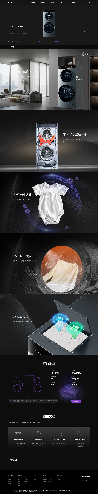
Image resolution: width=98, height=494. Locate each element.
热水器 (25, 481)
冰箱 (19, 477)
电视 (19, 483)
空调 (19, 479)
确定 (82, 490)
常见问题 (50, 481)
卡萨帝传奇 (10, 475)
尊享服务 (45, 475)
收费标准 (44, 481)
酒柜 (19, 485)
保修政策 (50, 479)
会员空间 (58, 477)
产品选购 (34, 475)
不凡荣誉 (9, 481)
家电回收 (44, 477)
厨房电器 (19, 481)
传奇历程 (9, 479)
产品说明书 (45, 479)
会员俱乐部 (59, 475)
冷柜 (25, 485)
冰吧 (25, 483)
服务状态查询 (51, 477)
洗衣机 (25, 477)
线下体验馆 (34, 477)
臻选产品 (20, 475)
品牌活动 (58, 479)
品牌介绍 (9, 477)
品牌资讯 (9, 483)
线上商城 (34, 479)
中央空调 (25, 479)
